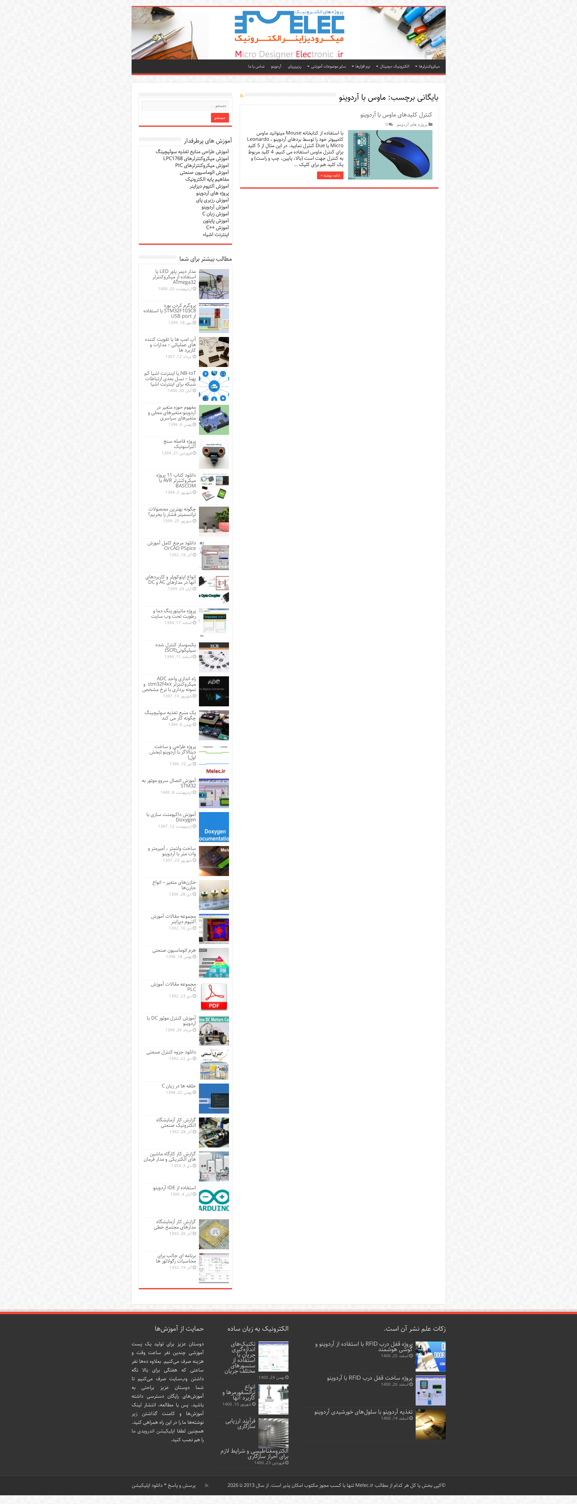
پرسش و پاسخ (181, 1485)
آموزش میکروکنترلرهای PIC (202, 165)
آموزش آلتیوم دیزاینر (209, 186)
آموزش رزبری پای (212, 200)
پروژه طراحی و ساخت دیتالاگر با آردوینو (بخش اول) (172, 752)
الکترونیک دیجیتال (394, 66)
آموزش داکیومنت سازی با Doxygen (171, 817)
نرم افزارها (363, 66)
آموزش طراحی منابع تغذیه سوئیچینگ (192, 151)
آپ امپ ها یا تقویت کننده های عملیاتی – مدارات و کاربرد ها (170, 345)
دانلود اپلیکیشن (147, 1485)
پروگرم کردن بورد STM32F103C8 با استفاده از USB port (169, 311)
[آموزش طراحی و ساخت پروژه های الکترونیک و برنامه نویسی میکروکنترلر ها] (289, 33)
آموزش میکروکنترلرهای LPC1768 (196, 158)
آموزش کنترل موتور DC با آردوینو (171, 1021)
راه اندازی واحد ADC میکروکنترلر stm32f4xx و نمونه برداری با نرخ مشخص (169, 684)
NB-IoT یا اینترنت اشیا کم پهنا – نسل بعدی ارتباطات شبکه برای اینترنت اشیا (170, 379)
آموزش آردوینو (215, 207)
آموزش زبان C (215, 214)
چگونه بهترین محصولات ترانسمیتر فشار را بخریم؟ (172, 512)
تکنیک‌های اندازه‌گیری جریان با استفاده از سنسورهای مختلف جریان (239, 1357)
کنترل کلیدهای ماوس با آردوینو (396, 115)
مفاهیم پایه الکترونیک (207, 179)
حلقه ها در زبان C (179, 1086)
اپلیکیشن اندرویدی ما (153, 1431)
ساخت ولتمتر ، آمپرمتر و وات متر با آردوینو (172, 851)
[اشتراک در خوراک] (241, 96)
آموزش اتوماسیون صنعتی (204, 172)
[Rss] (206, 1485)
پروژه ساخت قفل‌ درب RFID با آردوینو (370, 1378)
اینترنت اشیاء (216, 234)
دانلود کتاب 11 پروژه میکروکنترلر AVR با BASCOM (176, 480)
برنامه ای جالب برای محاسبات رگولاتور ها (176, 1258)
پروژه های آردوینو (412, 124)
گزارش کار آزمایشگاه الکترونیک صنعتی (176, 1123)
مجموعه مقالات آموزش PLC (173, 987)
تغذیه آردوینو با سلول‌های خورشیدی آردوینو (363, 1412)
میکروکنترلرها (429, 66)
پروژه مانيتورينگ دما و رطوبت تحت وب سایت (173, 614)
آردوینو (276, 66)
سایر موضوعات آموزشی (328, 66)
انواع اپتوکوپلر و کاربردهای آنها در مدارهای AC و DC (170, 580)
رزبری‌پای (294, 66)
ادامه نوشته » (330, 175)
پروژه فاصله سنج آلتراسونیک (179, 444)
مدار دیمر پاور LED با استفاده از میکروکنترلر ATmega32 (174, 277)
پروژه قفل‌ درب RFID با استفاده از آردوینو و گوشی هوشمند (364, 1346)
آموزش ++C (217, 227)
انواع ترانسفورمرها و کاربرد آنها (238, 1392)
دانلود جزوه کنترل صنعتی (171, 1052)
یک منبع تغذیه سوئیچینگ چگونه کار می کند (170, 715)
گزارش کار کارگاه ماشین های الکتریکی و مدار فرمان (170, 1157)
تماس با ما (256, 66)
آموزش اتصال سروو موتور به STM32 (169, 783)
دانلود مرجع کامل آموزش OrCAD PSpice (171, 546)
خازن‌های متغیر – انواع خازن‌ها (174, 885)
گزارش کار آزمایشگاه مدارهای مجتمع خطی (175, 1224)
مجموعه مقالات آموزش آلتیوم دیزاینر (173, 919)
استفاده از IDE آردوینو (174, 1188)
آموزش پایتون (216, 221)
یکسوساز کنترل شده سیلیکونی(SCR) (175, 648)
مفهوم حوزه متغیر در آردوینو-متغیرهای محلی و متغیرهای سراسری (172, 413)
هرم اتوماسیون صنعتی (174, 950)
